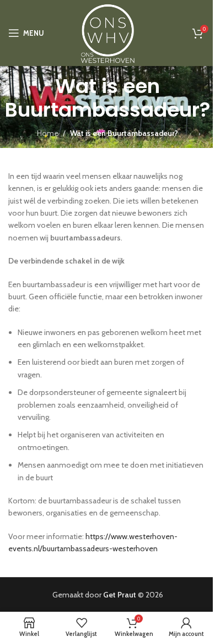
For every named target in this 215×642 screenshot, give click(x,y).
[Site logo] (107, 32)
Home (47, 133)
